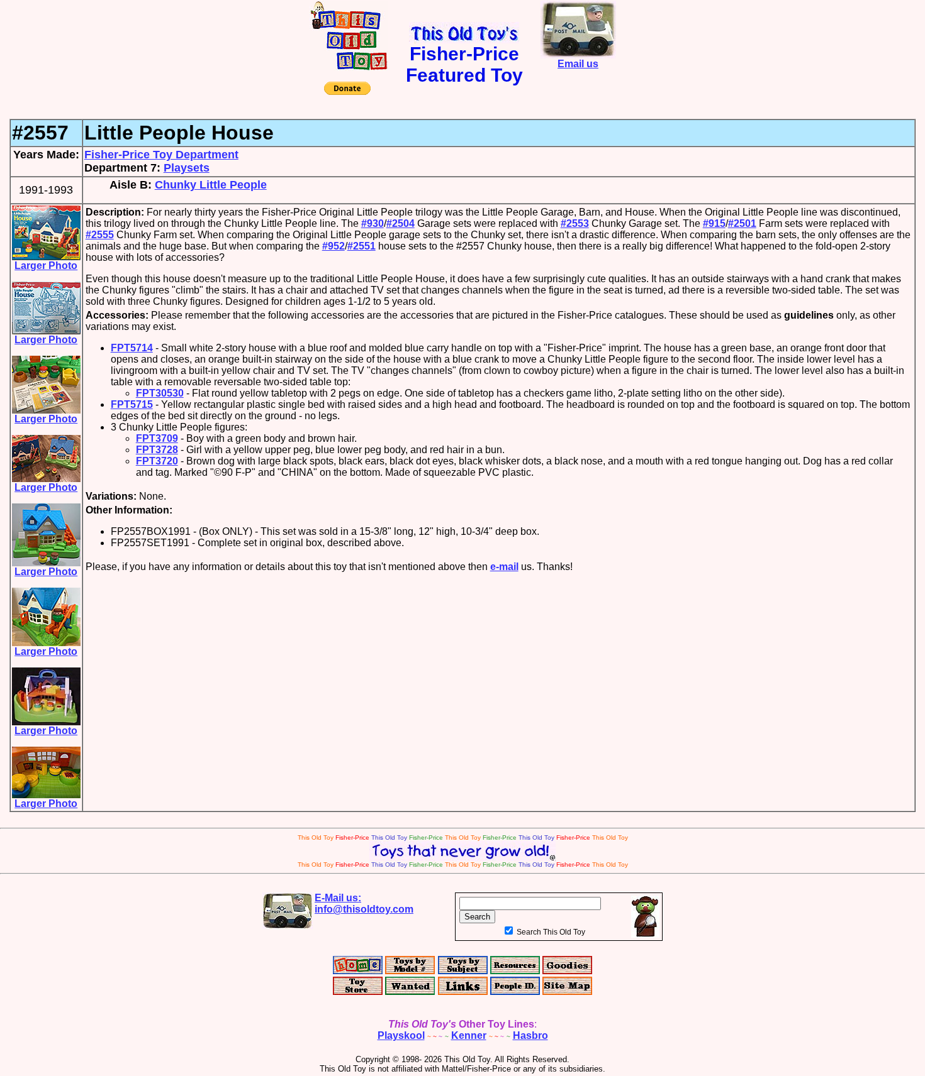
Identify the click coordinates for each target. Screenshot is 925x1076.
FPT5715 (132, 404)
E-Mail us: (364, 903)
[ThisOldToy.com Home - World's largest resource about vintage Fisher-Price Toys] (349, 67)
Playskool (401, 1035)
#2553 (575, 223)
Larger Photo (45, 265)
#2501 (742, 223)
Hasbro (530, 1035)
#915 (714, 223)
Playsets (187, 168)
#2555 (100, 234)
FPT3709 (157, 438)
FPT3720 (157, 461)
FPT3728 (157, 449)
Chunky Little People (211, 184)
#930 (372, 223)
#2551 (361, 246)
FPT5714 (132, 348)
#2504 (400, 223)
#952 (333, 246)
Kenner (468, 1035)
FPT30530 (160, 393)
